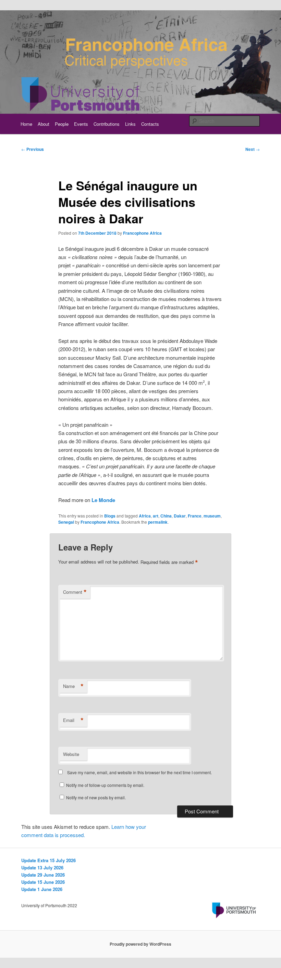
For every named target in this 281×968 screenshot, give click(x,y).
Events (81, 124)
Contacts (150, 124)
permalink (158, 522)
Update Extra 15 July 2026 (48, 860)
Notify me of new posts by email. (96, 797)
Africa (145, 516)
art (155, 516)
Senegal (66, 522)
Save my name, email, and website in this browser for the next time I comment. (139, 772)
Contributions (107, 124)
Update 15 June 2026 (43, 882)
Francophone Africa (142, 233)
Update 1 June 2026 (41, 889)
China (166, 516)
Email (73, 720)
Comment (75, 592)
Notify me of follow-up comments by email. (105, 785)
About (43, 124)
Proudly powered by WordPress (140, 944)
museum (212, 516)
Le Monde (103, 500)
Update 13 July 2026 (42, 867)
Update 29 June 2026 (43, 874)
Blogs (109, 516)
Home (26, 124)
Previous (32, 149)
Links (130, 124)
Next (252, 149)
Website (71, 754)
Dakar (180, 516)
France (194, 516)
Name (73, 686)
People (62, 124)
